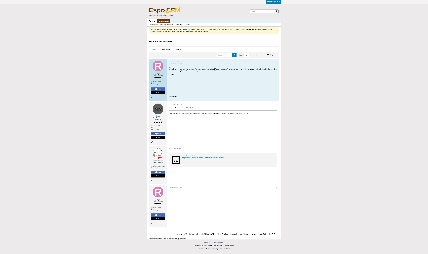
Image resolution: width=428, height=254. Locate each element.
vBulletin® (214, 243)
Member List (178, 24)
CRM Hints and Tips (208, 234)
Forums (152, 21)
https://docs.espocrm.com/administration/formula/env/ (203, 157)
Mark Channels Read (166, 24)
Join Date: (154, 81)
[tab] (153, 49)
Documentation (194, 234)
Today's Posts (153, 24)
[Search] (277, 11)
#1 (276, 61)
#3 (276, 149)
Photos (178, 49)
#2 (276, 104)
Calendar (187, 24)
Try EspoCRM (163, 21)
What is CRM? (182, 234)
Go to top (272, 234)
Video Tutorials (222, 234)
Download (233, 234)
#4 (276, 187)
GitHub (197, 113)
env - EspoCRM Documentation (193, 156)
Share (159, 89)
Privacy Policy (262, 234)
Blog (240, 234)
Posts (154, 49)
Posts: (153, 85)
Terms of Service (250, 234)
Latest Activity (166, 49)
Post (159, 93)
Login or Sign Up (272, 2)
